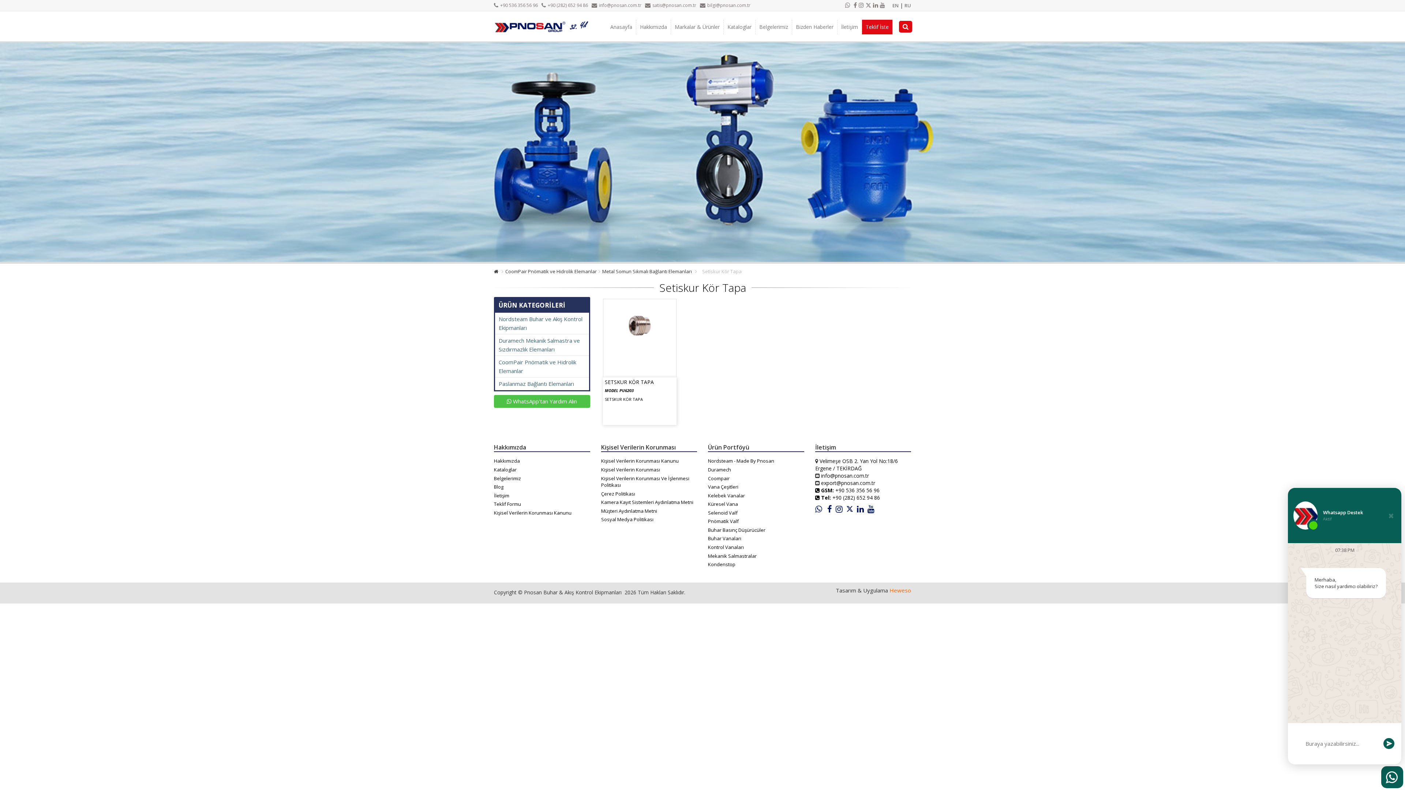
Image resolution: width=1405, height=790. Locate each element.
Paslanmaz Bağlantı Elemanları (536, 383)
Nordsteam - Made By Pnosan (741, 461)
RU (907, 5)
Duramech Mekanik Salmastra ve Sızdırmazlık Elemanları (539, 345)
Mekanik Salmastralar (732, 556)
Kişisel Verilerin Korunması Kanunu (533, 512)
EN (895, 5)
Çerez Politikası (618, 493)
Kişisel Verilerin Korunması (630, 469)
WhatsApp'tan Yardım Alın (544, 401)
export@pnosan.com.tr (848, 482)
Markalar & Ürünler (697, 26)
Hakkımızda (653, 26)
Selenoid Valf (723, 512)
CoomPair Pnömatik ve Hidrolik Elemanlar (551, 271)
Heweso (900, 590)
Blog (498, 487)
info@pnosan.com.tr (620, 5)
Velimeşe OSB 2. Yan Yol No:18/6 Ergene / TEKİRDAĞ (856, 465)
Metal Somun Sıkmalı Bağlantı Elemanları (647, 271)
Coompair (719, 478)
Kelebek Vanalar (726, 495)
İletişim (849, 26)
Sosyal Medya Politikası (627, 519)
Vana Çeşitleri (723, 487)
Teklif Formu (507, 504)
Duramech (719, 469)
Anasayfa (621, 26)
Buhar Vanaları (724, 538)
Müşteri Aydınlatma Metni (629, 511)
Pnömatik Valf (723, 521)
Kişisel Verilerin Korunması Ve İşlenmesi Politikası (645, 482)
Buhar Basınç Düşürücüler (736, 530)
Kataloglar (739, 26)
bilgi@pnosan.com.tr (728, 5)
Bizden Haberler (814, 26)
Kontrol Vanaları (726, 547)
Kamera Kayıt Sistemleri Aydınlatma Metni (647, 502)
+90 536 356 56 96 (519, 5)
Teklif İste (877, 26)
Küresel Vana (723, 504)
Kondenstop (721, 564)
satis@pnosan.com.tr (674, 5)
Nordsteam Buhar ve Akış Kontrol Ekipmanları (540, 323)
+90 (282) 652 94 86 (568, 5)
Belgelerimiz (773, 26)
